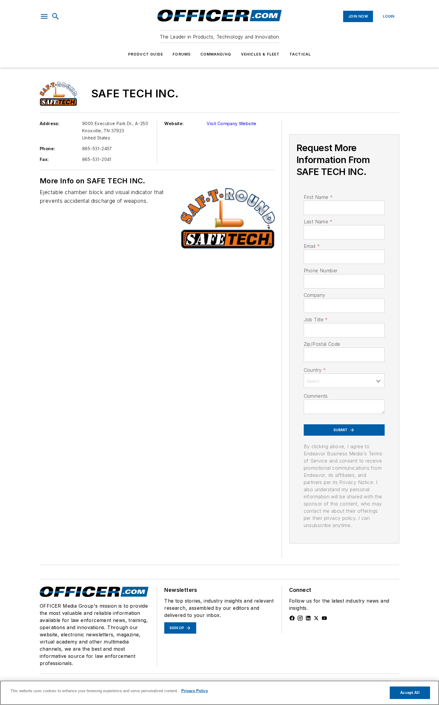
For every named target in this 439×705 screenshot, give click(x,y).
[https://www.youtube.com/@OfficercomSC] (324, 618)
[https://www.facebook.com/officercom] (292, 618)
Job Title (316, 319)
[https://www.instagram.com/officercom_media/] (300, 618)
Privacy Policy (194, 691)
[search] (55, 16)
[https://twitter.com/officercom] (316, 618)
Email (312, 246)
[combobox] (344, 381)
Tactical (300, 54)
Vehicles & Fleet (260, 54)
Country (315, 370)
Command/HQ (215, 54)
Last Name (318, 222)
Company (315, 295)
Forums (182, 54)
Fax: (44, 159)
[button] (44, 16)
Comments (316, 396)
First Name (318, 197)
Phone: (47, 148)
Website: (174, 123)
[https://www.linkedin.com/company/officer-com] (308, 618)
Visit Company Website (231, 123)
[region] (219, 693)
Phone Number (321, 271)
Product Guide (145, 54)
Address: (49, 123)
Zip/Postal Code (322, 344)
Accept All (409, 692)
